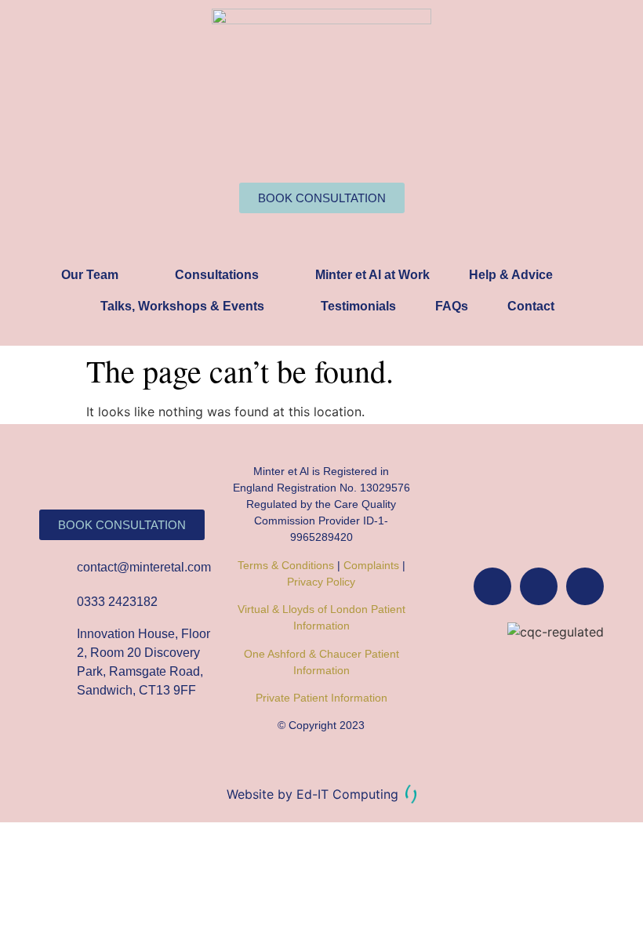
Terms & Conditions (286, 565)
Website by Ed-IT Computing (314, 794)
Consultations (217, 274)
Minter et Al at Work (372, 274)
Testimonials (358, 306)
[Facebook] (492, 586)
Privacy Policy (321, 581)
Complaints (371, 565)
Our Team (89, 274)
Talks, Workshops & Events (182, 306)
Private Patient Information (321, 697)
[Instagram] (539, 586)
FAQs (451, 306)
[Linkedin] (585, 586)
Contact (530, 306)
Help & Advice (511, 274)
